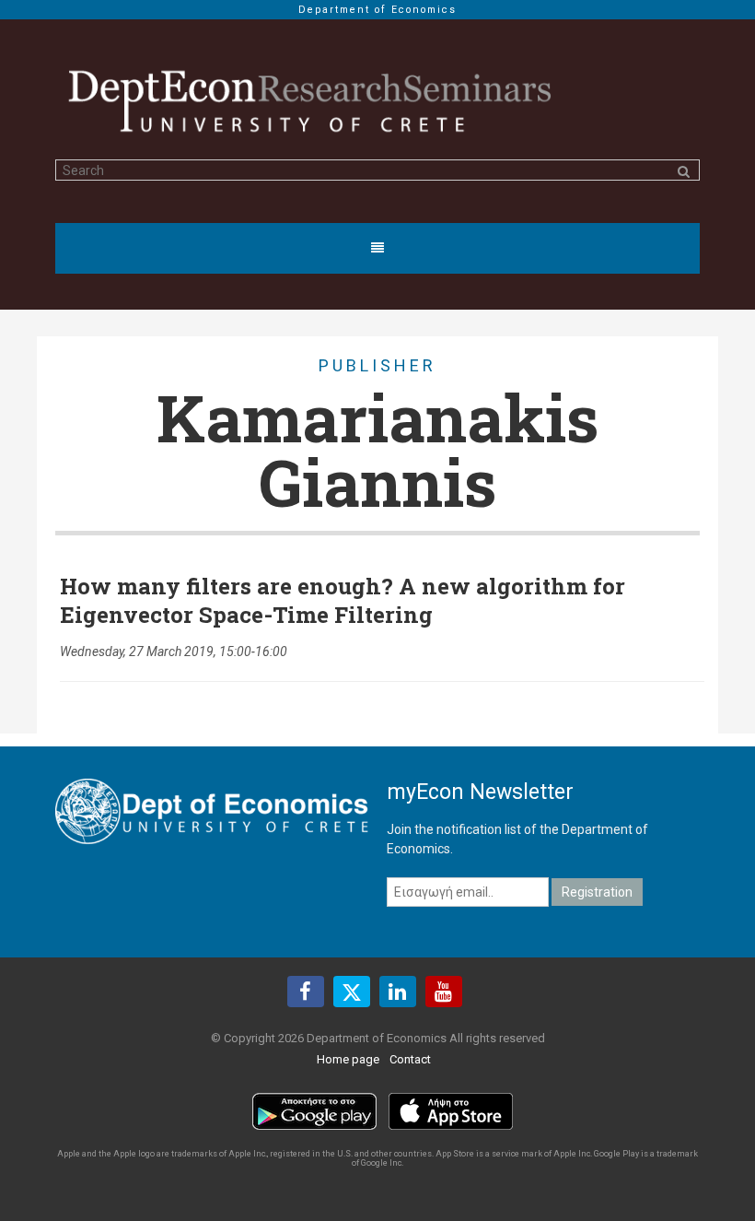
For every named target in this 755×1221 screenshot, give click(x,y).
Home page (348, 1059)
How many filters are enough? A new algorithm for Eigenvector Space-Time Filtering (342, 600)
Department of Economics (377, 10)
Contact (410, 1059)
